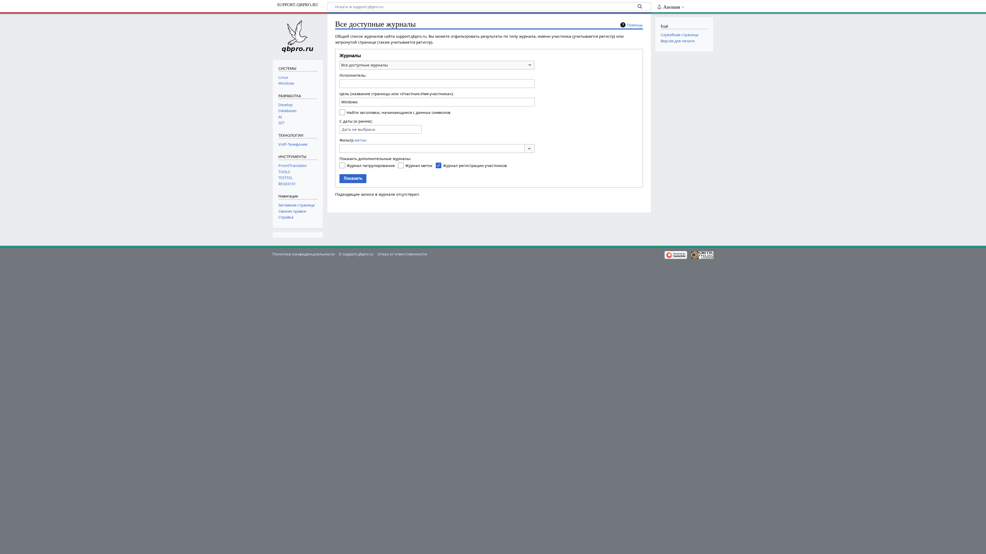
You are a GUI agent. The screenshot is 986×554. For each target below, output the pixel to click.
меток (360, 140)
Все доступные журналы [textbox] (364, 64)
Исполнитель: (352, 75)
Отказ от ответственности (402, 253)
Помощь (635, 24)
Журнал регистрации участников (475, 165)
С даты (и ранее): (356, 121)
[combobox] (437, 65)
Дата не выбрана (358, 129)
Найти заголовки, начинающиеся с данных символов (398, 112)
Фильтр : (353, 140)
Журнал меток (418, 165)
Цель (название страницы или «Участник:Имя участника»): (396, 93)
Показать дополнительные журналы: (375, 158)
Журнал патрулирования (371, 165)
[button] (529, 148)
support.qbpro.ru (297, 4)
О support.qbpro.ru (356, 253)
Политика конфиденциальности (303, 253)
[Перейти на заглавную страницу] (297, 36)
